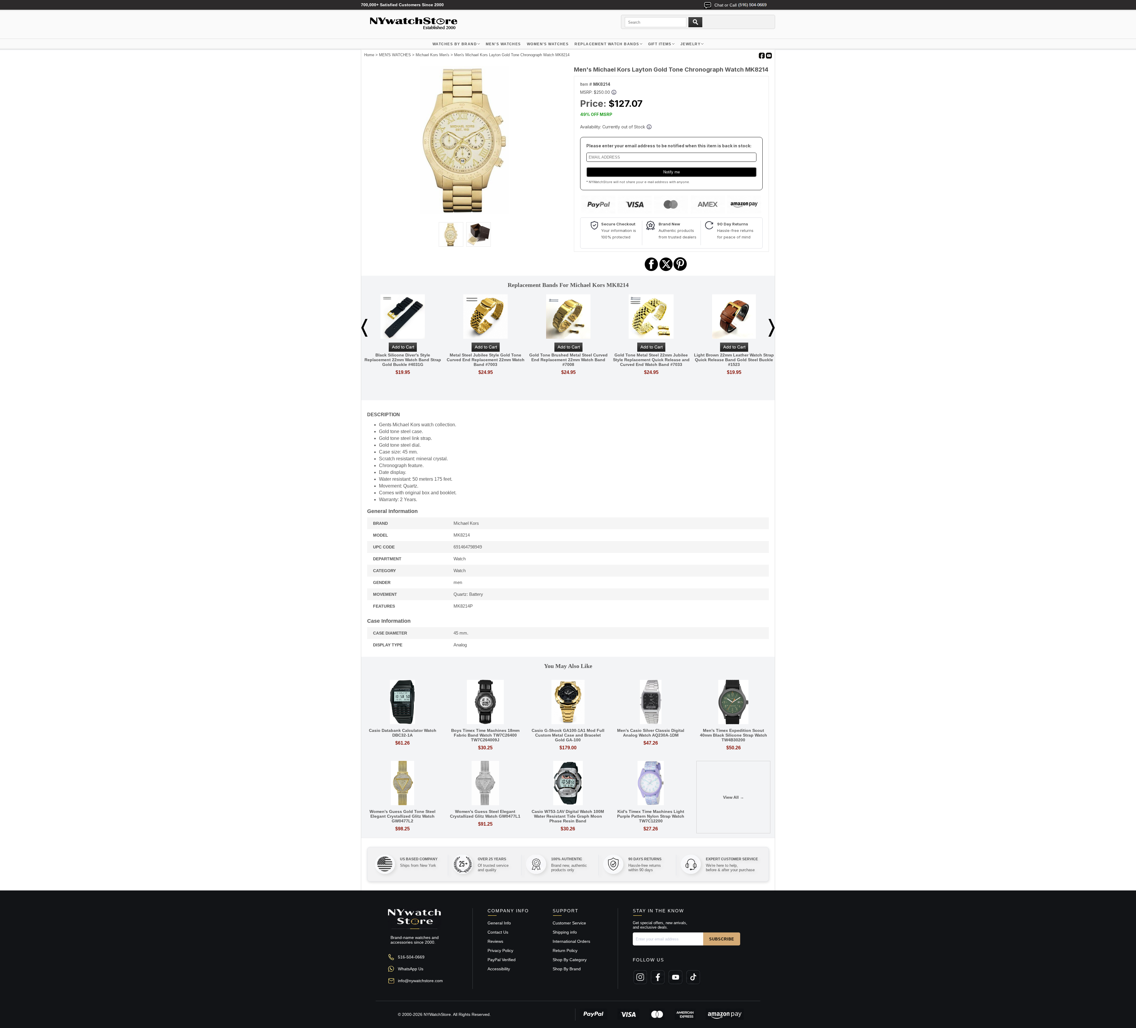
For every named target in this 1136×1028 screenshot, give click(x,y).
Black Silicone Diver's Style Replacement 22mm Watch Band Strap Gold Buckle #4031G (402, 360)
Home (369, 55)
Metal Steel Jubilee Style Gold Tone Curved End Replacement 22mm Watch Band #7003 (486, 360)
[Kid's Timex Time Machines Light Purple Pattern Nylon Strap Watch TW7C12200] (651, 783)
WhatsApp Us (410, 968)
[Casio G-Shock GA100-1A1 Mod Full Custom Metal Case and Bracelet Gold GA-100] (568, 702)
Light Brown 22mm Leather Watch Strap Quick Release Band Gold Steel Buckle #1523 (734, 360)
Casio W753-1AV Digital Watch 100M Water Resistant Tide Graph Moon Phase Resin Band (568, 816)
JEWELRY (690, 44)
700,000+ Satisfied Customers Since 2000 (402, 4)
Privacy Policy (500, 950)
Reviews (495, 941)
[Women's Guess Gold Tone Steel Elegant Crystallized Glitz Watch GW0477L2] (403, 783)
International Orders (571, 941)
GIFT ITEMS (660, 44)
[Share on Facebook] (651, 270)
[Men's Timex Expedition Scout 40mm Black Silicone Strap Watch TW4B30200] (733, 702)
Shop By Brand (567, 968)
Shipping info (565, 932)
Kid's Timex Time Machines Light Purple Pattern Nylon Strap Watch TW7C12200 (650, 816)
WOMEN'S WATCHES (548, 44)
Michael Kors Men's (432, 55)
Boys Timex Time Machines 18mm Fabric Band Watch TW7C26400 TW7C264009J (485, 735)
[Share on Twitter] (666, 270)
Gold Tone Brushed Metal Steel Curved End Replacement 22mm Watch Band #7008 (568, 360)
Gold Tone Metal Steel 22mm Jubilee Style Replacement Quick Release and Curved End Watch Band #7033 (651, 360)
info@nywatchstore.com (420, 980)
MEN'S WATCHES (503, 44)
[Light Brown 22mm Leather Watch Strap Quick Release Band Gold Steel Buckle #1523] (734, 317)
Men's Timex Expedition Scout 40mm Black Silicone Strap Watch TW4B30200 (733, 735)
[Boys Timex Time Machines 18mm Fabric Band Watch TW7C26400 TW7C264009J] (485, 702)
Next (771, 328)
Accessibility (499, 968)
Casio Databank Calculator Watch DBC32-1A (402, 732)
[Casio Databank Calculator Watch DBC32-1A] (403, 702)
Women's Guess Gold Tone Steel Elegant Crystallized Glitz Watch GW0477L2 (402, 816)
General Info (499, 923)
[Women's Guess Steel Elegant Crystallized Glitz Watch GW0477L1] (485, 783)
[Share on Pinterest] (680, 270)
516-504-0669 (411, 957)
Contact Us (498, 932)
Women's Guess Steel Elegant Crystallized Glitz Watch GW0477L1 (485, 814)
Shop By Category (570, 959)
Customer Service (569, 923)
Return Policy (565, 950)
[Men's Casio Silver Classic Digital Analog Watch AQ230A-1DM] (651, 702)
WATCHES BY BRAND (455, 44)
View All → (733, 797)
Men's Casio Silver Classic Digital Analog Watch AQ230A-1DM (650, 732)
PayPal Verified (502, 959)
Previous (364, 328)
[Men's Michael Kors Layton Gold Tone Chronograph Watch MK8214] (464, 212)
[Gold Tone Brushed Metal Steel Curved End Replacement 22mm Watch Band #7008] (568, 317)
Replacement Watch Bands (607, 44)
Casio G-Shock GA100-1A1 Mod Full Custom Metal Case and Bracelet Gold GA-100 (568, 735)
